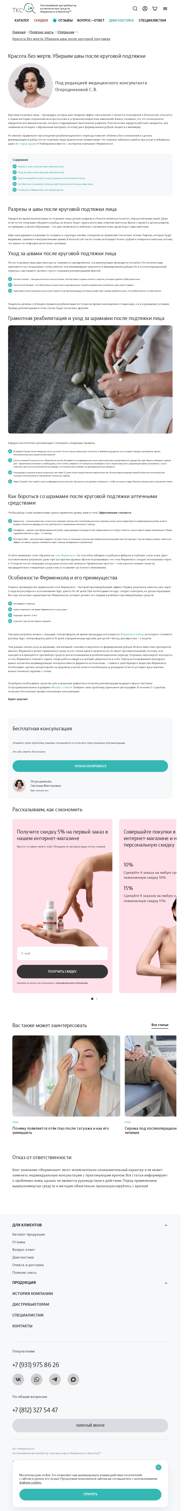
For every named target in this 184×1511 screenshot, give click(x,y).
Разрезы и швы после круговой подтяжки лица (41, 166)
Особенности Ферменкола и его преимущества (40, 189)
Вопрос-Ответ (61, 687)
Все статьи (159, 1025)
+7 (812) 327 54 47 (35, 1409)
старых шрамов (28, 143)
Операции (66, 31)
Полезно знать (41, 31)
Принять (90, 1494)
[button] (92, 998)
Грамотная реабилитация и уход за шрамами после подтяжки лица (51, 178)
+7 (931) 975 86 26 (35, 1364)
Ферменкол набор (132, 634)
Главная (18, 31)
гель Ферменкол (65, 555)
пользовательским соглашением (72, 982)
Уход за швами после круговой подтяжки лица (41, 172)
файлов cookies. (30, 1482)
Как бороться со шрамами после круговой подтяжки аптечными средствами (55, 184)
